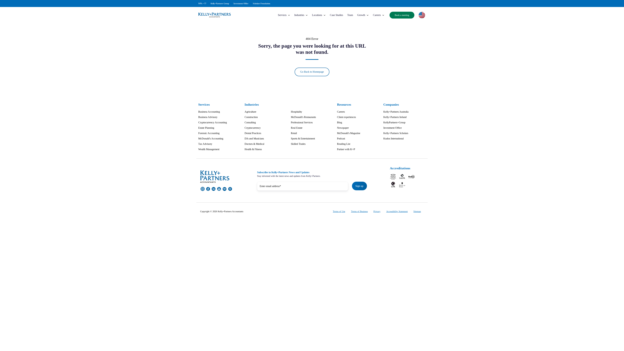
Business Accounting (209, 111)
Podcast (341, 138)
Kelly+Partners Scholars (395, 133)
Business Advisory (207, 117)
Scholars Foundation (261, 3)
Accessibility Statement (397, 211)
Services (282, 15)
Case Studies (336, 15)
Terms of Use (339, 211)
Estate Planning (206, 127)
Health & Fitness (253, 149)
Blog (339, 122)
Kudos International (393, 138)
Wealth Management (208, 149)
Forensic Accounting (209, 133)
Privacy (376, 211)
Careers (377, 15)
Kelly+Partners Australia (396, 111)
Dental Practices (253, 133)
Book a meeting (402, 15)
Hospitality (296, 111)
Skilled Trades (298, 144)
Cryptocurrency (253, 127)
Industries (299, 15)
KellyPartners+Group (394, 122)
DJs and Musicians (254, 138)
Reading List (343, 144)
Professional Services (302, 122)
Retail (294, 133)
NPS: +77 (202, 3)
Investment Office (241, 3)
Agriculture (250, 111)
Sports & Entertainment (303, 138)
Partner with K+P (346, 149)
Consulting (250, 122)
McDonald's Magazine (348, 133)
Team (350, 15)
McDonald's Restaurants (303, 117)
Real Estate (296, 127)
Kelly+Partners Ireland (395, 117)
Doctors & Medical (254, 144)
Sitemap (417, 211)
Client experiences (346, 117)
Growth (361, 15)
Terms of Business (359, 211)
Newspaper (343, 127)
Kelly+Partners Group (220, 3)
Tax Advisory (205, 144)
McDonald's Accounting (210, 138)
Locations (317, 15)
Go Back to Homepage (312, 71)
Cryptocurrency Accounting (212, 122)
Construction (251, 117)
